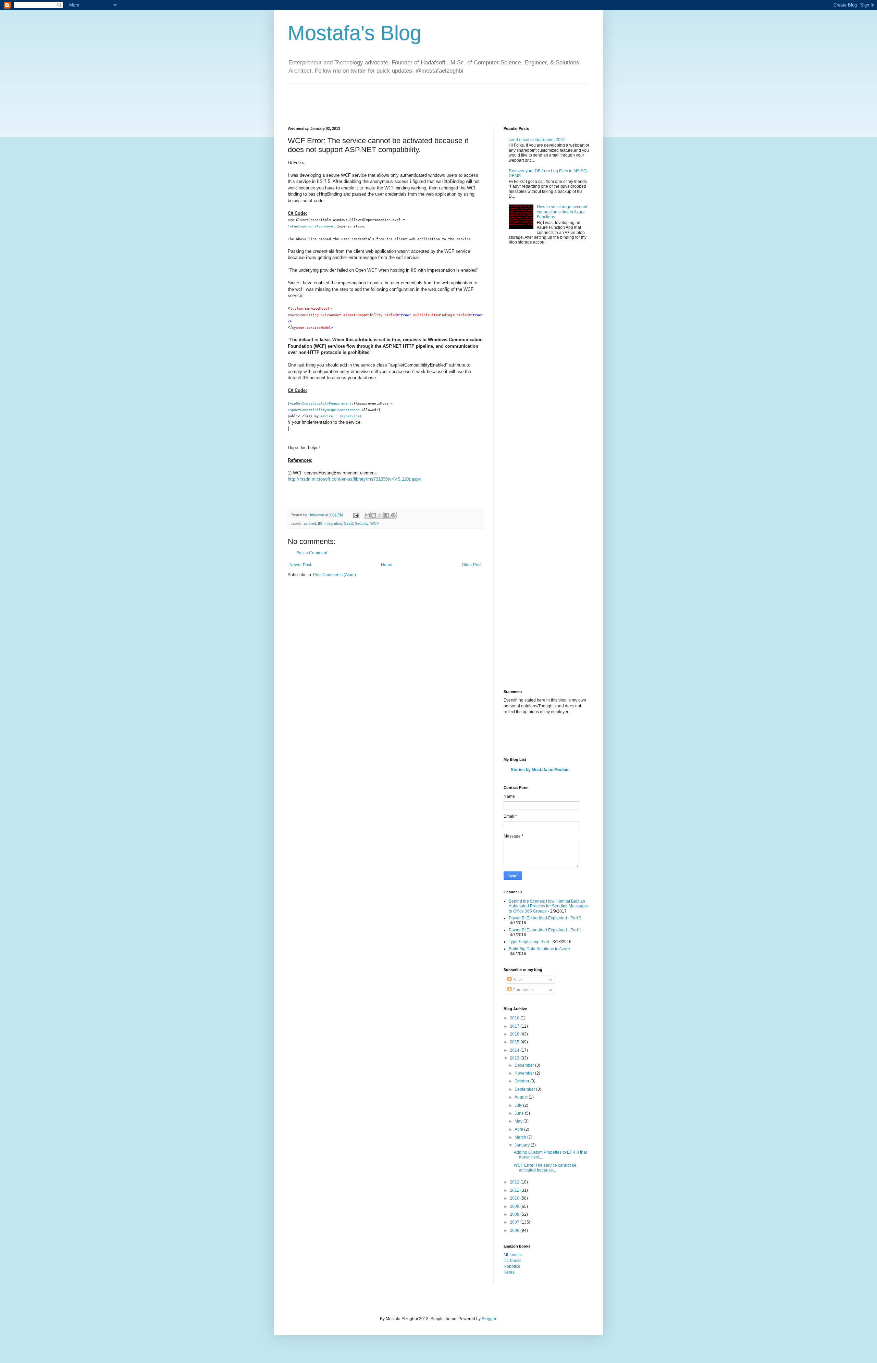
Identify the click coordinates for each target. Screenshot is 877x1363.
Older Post (471, 564)
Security (361, 523)
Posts (517, 979)
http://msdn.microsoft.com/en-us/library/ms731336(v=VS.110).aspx (354, 479)
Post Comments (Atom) (334, 574)
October (522, 1081)
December (525, 1065)
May (519, 1121)
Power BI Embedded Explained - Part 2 (545, 918)
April (519, 1129)
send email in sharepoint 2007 (537, 139)
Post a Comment (311, 552)
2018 (515, 1018)
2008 (515, 1214)
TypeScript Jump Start (529, 941)
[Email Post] (355, 515)
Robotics (512, 1266)
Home (386, 564)
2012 (515, 1182)
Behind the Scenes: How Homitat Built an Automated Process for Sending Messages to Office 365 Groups (548, 906)
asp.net (310, 523)
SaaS (348, 523)
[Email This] (367, 515)
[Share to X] (380, 515)
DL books (512, 1260)
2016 (515, 1034)
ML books (513, 1254)
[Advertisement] (412, 99)
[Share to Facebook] (386, 515)
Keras (509, 1272)
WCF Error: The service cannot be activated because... (545, 1168)
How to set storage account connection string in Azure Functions (562, 212)
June (520, 1113)
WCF (374, 523)
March (521, 1137)
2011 (515, 1190)
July (519, 1105)
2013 (515, 1058)
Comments (522, 990)
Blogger (489, 1318)
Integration (333, 523)
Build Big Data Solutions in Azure (539, 948)
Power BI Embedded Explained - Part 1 (545, 930)
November (525, 1073)
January (523, 1145)
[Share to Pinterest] (393, 515)
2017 (515, 1026)
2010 (515, 1198)
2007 (515, 1222)
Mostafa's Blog (354, 33)
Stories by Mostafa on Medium (540, 769)
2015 (515, 1042)
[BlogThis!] (373, 515)
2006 (515, 1230)
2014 (515, 1050)
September (525, 1089)
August (522, 1097)
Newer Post (300, 564)
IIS (320, 523)
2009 (515, 1206)
